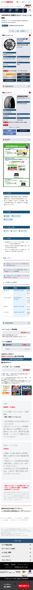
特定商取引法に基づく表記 (21, 567)
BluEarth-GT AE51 (18, 306)
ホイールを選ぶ (18, 518)
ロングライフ (17, 216)
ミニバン (15, 231)
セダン (7, 231)
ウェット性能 (9, 219)
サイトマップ (8, 567)
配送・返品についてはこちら (13, 417)
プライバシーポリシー (23, 564)
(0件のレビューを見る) (14, 127)
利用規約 (13, 564)
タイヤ (2, 6)
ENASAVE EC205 (18, 290)
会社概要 (6, 564)
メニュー (12, 6)
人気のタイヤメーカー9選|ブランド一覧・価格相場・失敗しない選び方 (16, 276)
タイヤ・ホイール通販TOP (6, 518)
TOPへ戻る (17, 541)
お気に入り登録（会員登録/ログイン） (20, 31)
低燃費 (7, 216)
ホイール (7, 6)
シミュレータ (18, 6)
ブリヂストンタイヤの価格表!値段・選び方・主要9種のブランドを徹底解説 (16, 270)
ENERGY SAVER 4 (18, 312)
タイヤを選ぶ (5, 520)
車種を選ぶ (26, 518)
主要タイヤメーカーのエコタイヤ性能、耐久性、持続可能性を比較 (16, 264)
